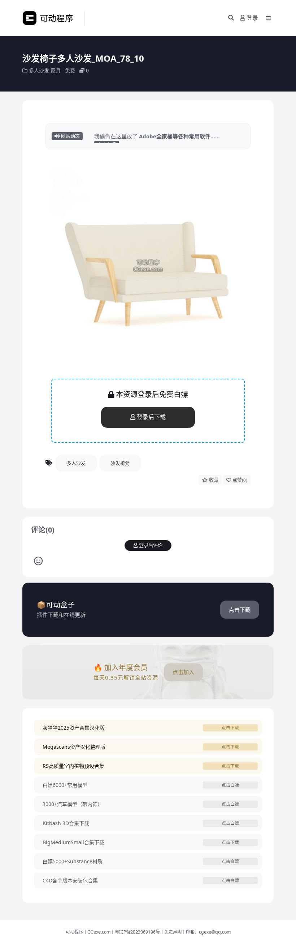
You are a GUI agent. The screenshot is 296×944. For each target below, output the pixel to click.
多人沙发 (39, 70)
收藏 (213, 480)
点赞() (239, 480)
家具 (56, 70)
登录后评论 (150, 545)
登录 (252, 18)
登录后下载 (151, 417)
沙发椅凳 (120, 463)
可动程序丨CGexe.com (88, 932)
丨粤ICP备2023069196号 (135, 932)
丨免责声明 (171, 932)
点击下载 (240, 609)
